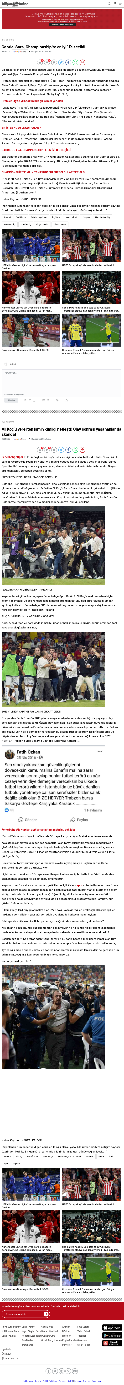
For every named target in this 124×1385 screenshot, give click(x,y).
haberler (89, 1156)
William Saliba (60, 224)
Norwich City (10, 224)
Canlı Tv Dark (28, 1326)
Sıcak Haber (83, 1344)
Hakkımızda (28, 1381)
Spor (6, 1163)
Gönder (11, 400)
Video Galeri (83, 1331)
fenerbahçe (48, 1156)
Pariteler (67, 1344)
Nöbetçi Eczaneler (31, 1335)
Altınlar (66, 1326)
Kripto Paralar (69, 1340)
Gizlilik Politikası (50, 1381)
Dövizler (66, 1331)
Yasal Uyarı (97, 1381)
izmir (111, 1156)
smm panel (27, 1344)
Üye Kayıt (6, 1353)
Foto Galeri (83, 1326)
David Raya (21, 217)
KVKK (70, 1381)
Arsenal (7, 217)
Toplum (16, 1163)
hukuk (101, 1156)
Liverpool (86, 217)
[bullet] (48, 400)
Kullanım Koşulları (82, 1381)
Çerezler (62, 1381)
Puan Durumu (48, 1335)
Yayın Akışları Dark (31, 1331)
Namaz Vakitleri (49, 1331)
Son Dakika (27, 1340)
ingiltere (56, 217)
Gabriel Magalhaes (39, 217)
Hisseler (66, 1335)
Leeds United (71, 217)
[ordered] (43, 400)
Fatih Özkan (32, 1156)
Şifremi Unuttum (10, 1358)
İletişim (38, 1381)
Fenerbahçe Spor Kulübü (69, 1156)
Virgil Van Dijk (42, 224)
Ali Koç (19, 1156)
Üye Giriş (6, 1349)
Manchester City (102, 217)
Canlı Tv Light (9, 1335)
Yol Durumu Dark (10, 1331)
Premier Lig (26, 224)
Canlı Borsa (47, 1326)
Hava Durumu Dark (11, 1326)
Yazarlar (81, 1335)
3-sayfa (7, 1156)
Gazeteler (82, 1340)
